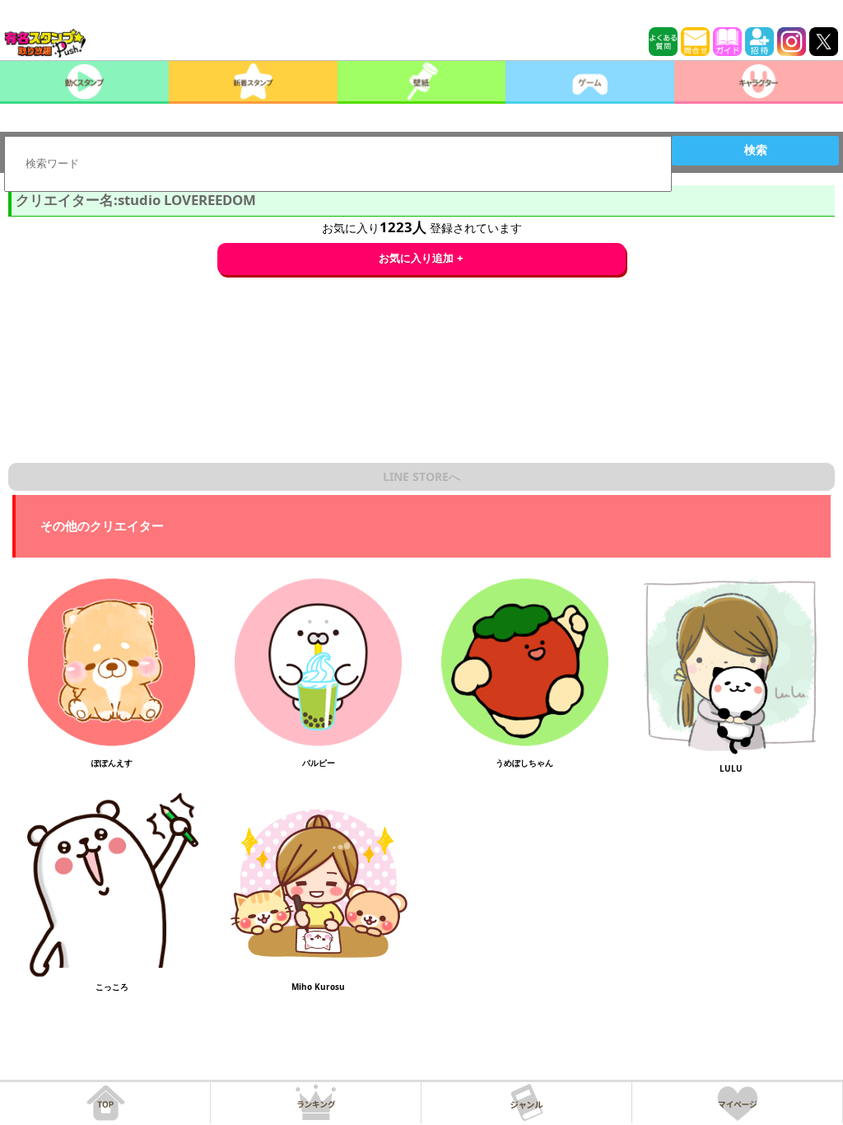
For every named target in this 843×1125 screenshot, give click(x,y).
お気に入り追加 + (421, 258)
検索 (755, 149)
